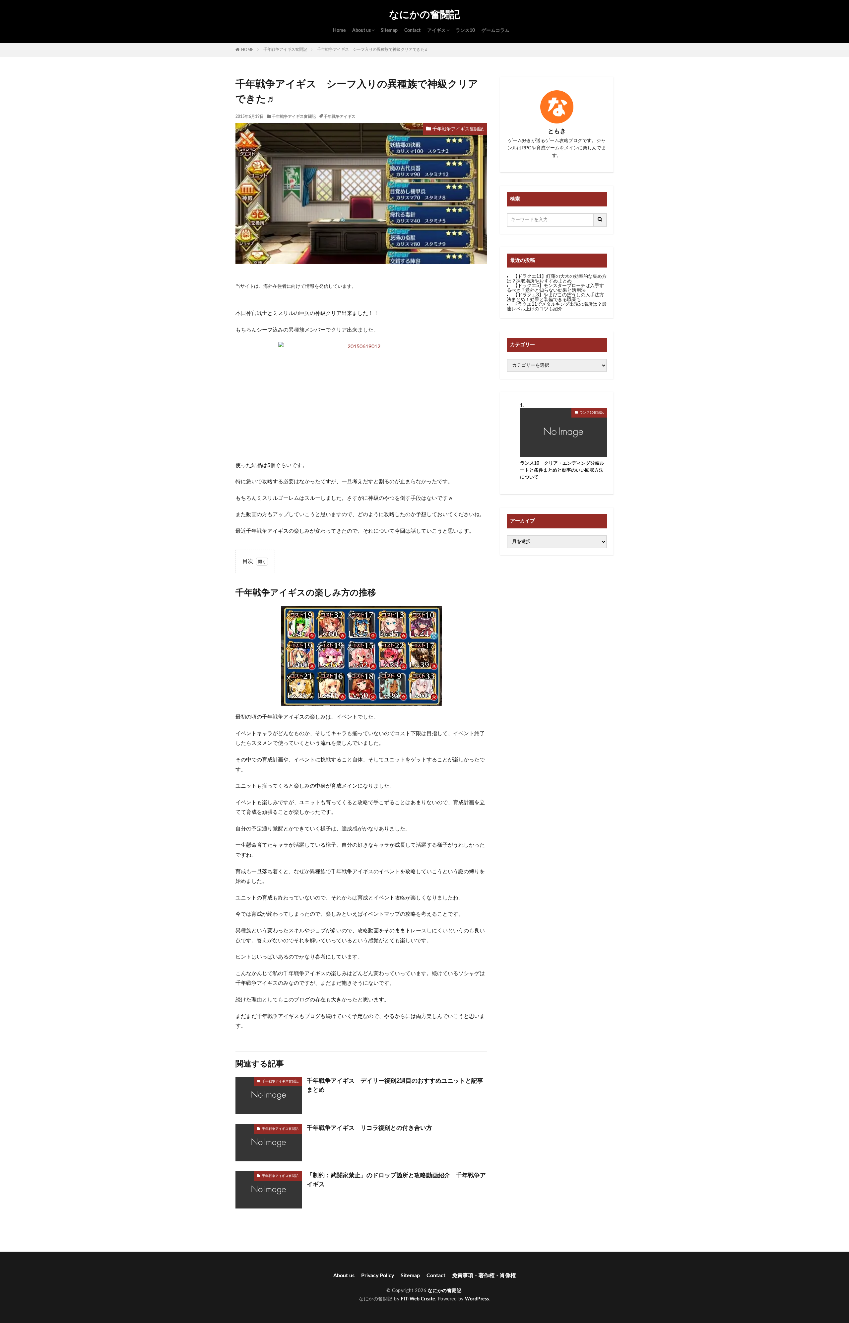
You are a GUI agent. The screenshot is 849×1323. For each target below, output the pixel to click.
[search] (600, 220)
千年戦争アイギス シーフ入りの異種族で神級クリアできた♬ (372, 49)
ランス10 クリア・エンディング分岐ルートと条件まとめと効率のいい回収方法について (562, 470)
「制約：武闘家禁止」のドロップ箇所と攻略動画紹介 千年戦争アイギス (396, 1180)
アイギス (436, 30)
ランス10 (465, 30)
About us (361, 30)
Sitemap (389, 30)
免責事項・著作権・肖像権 (484, 1275)
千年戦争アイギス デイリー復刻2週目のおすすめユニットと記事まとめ (395, 1085)
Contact (412, 30)
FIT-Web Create (418, 1299)
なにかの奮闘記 (424, 15)
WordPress (477, 1299)
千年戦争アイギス (340, 116)
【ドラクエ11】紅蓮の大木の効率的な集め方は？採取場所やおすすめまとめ (557, 278)
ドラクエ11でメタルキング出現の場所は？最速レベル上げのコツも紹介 (557, 306)
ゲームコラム (495, 30)
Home (339, 30)
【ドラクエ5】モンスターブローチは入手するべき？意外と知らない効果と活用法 (555, 288)
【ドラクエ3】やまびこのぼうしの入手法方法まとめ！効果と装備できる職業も (555, 297)
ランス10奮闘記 (592, 412)
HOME (247, 50)
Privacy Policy (377, 1275)
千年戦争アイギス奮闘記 (285, 49)
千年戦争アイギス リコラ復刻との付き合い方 (369, 1128)
